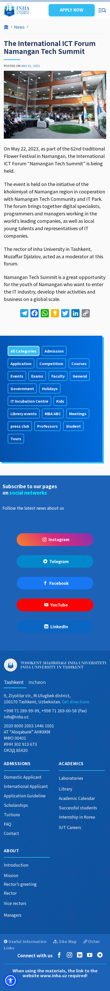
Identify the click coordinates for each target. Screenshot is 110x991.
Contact (11, 833)
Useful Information (27, 941)
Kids (60, 401)
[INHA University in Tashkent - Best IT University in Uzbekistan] (24, 10)
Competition (51, 363)
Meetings (77, 413)
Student (73, 426)
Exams (37, 376)
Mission (11, 875)
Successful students (78, 808)
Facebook (59, 583)
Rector (10, 893)
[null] (10, 980)
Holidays (50, 388)
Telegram (59, 561)
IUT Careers (70, 827)
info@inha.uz (16, 717)
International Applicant (26, 786)
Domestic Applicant (22, 777)
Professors (47, 426)
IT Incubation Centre (29, 401)
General (80, 376)
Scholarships (16, 805)
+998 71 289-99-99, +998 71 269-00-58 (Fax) (45, 710)
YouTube (59, 605)
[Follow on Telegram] (101, 955)
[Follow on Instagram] (70, 955)
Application (20, 363)
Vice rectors (15, 903)
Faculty (58, 376)
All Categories (23, 351)
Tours (15, 438)
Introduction (16, 865)
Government (22, 388)
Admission (54, 351)
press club (19, 426)
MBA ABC (53, 413)
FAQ (7, 824)
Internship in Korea (77, 817)
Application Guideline (25, 795)
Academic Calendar (77, 798)
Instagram (59, 539)
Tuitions (12, 814)
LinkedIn (59, 626)
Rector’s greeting (20, 884)
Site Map (68, 941)
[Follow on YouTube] (90, 955)
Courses (79, 363)
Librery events (23, 413)
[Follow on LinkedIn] (80, 955)
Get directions (75, 701)
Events (16, 376)
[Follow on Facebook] (60, 955)
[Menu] (102, 10)
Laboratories (71, 778)
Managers (12, 915)
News (19, 27)
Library (65, 789)
